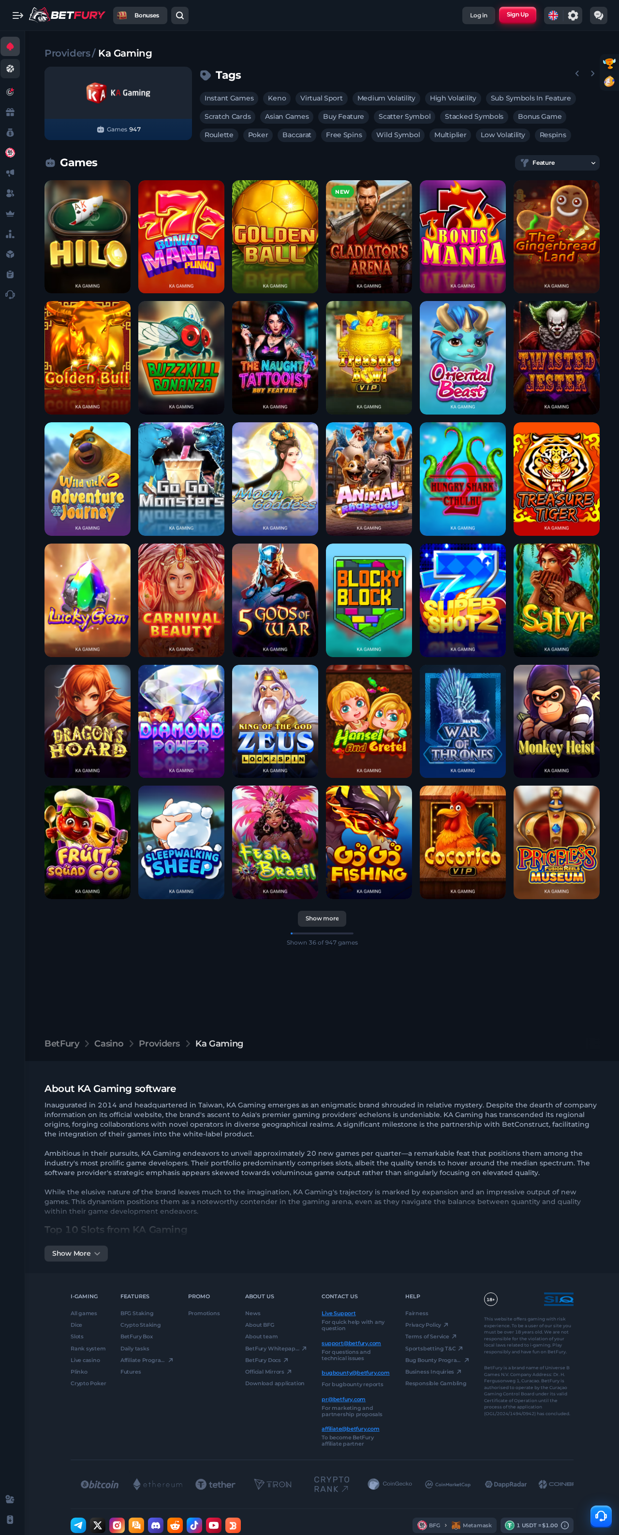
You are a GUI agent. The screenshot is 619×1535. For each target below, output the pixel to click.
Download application (275, 1383)
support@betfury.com (351, 1342)
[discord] (155, 1525)
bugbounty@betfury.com (355, 1372)
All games (84, 1313)
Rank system (88, 1348)
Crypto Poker (88, 1383)
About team (261, 1336)
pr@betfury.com (344, 1398)
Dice (76, 1324)
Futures (130, 1371)
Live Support (338, 1313)
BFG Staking (137, 1313)
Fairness (416, 1313)
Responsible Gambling (436, 1383)
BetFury (61, 1043)
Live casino (85, 1360)
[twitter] (97, 1525)
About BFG (259, 1324)
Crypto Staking (140, 1324)
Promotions (204, 1313)
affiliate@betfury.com (350, 1428)
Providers (67, 53)
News (252, 1313)
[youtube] (213, 1525)
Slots (77, 1336)
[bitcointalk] (136, 1525)
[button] (87, 237)
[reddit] (175, 1525)
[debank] (233, 1525)
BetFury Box (136, 1336)
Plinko (79, 1371)
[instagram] (117, 1525)
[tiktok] (194, 1525)
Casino (108, 1043)
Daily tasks (134, 1348)
